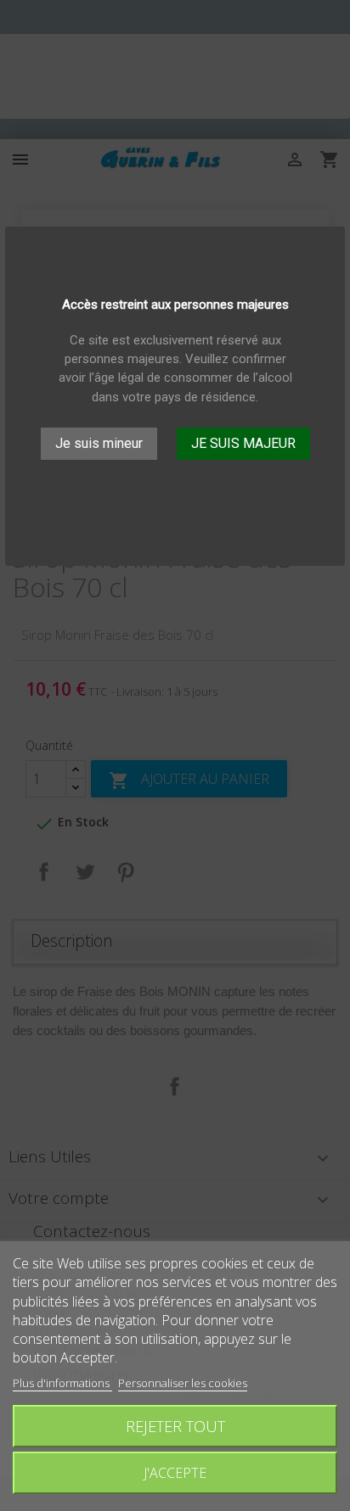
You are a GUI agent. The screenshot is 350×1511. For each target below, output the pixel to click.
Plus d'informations (62, 1383)
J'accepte (175, 1472)
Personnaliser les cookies (182, 1383)
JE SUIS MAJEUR (243, 443)
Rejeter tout (175, 1425)
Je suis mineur (99, 443)
